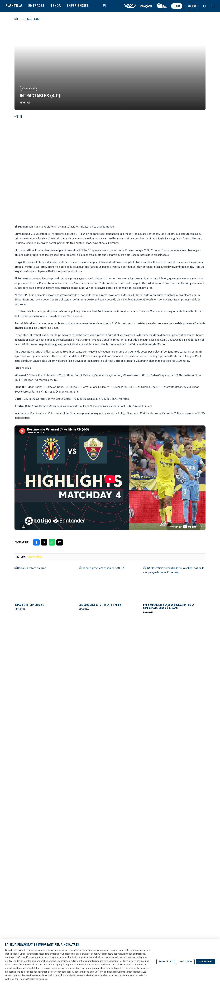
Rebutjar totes (185, 962)
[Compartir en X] (44, 542)
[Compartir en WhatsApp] (52, 542)
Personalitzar (165, 962)
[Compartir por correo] (59, 542)
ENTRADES (36, 6)
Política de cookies (37, 979)
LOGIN (177, 6)
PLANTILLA (13, 6)
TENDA (55, 6)
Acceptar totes (205, 962)
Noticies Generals (29, 88)
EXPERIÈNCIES (78, 6)
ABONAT (192, 6)
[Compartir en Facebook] (36, 542)
